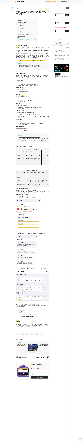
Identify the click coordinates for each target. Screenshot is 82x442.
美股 (17, 155)
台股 (24, 75)
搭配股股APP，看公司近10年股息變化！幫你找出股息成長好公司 (32, 60)
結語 (19, 37)
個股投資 (40, 334)
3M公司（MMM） (23, 33)
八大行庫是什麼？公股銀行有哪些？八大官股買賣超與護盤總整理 (60, 55)
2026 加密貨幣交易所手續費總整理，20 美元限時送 (27, 39)
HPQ (35, 177)
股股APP (22, 191)
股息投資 (22, 334)
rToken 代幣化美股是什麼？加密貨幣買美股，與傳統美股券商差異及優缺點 (33, 140)
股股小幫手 (18, 8)
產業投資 (36, 334)
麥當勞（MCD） (23, 25)
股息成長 (23, 45)
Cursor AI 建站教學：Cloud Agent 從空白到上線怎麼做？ (29, 137)
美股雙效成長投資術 (30, 316)
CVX (21, 119)
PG (20, 103)
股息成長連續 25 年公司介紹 (23, 22)
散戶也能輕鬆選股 (21, 36)
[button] (58, 1)
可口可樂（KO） (23, 23)
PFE (43, 177)
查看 (67, 23)
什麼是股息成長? (21, 20)
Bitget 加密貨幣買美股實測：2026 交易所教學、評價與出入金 (30, 66)
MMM (22, 126)
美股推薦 (31, 334)
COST (23, 177)
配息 (36, 50)
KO (22, 80)
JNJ (22, 110)
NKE (27, 177)
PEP (22, 95)
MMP (47, 177)
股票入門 (17, 334)
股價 (31, 56)
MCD (21, 87)
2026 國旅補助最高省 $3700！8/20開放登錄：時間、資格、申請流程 (59, 59)
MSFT (39, 177)
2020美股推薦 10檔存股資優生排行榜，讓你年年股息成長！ (30, 65)
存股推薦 (27, 334)
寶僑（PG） (22, 28)
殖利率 (38, 85)
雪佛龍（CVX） (23, 31)
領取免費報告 (64, 1)
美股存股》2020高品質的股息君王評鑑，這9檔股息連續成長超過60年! (32, 67)
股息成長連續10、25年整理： (24, 34)
